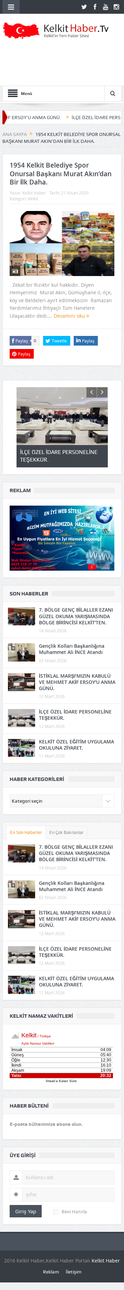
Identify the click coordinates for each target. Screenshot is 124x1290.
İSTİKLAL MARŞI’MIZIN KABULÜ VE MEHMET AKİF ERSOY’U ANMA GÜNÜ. (77, 682)
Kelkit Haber (34, 192)
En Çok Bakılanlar (66, 832)
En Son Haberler (26, 832)
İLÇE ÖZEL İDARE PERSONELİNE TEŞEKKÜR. (75, 714)
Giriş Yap (25, 1211)
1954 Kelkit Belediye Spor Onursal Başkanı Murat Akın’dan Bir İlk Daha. (61, 174)
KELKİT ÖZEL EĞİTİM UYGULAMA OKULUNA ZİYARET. (76, 744)
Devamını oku (70, 316)
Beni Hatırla (74, 1211)
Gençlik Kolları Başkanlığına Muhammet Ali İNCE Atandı (71, 649)
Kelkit (33, 198)
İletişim (73, 1272)
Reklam (51, 1272)
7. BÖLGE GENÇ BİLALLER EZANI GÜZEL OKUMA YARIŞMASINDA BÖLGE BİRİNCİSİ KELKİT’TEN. (76, 615)
